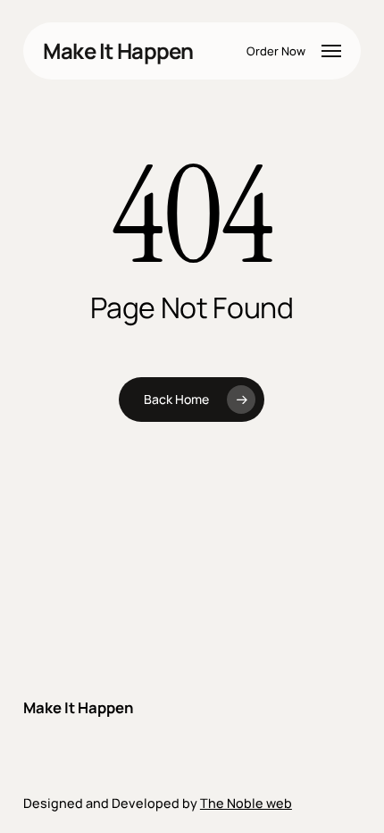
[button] (331, 51)
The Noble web (246, 803)
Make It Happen (118, 51)
